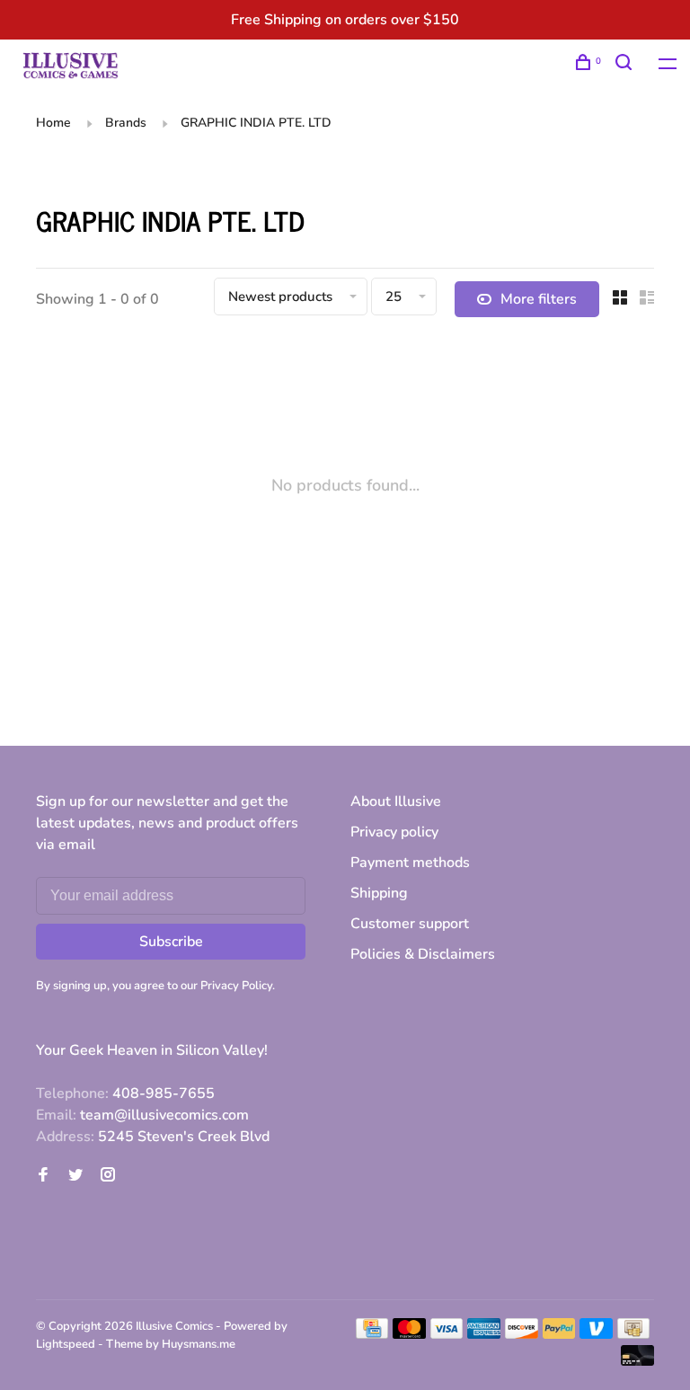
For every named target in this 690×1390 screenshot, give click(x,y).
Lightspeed (65, 1344)
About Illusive (395, 801)
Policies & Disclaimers (422, 954)
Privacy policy (394, 832)
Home (53, 122)
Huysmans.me (198, 1344)
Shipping (379, 893)
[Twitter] (75, 1176)
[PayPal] (559, 1334)
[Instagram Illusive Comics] (108, 1176)
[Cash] (633, 1334)
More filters (538, 299)
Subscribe (171, 942)
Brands (125, 122)
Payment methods (410, 862)
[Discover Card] (521, 1334)
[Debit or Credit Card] (637, 1361)
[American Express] (483, 1334)
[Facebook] (43, 1176)
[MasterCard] (409, 1334)
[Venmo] (596, 1334)
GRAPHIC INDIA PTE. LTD (256, 122)
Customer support (409, 924)
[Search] (625, 65)
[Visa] (447, 1334)
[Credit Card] (372, 1334)
